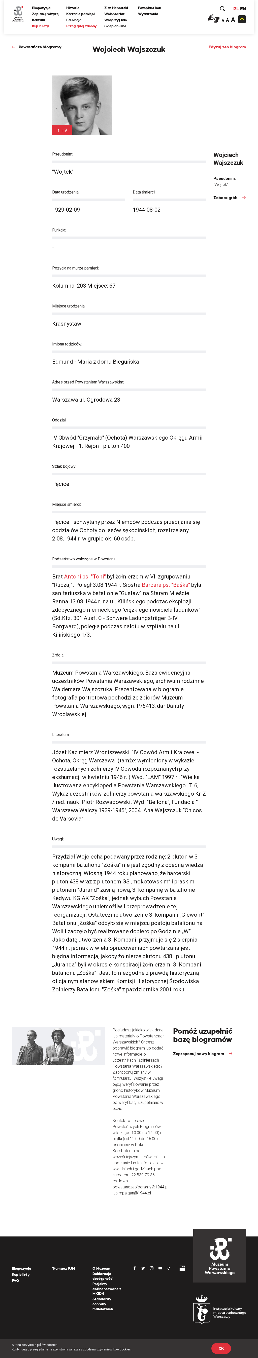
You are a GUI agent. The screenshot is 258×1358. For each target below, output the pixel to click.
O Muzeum (101, 1268)
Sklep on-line (115, 26)
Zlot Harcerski (116, 8)
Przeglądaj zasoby (81, 26)
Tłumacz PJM (63, 1268)
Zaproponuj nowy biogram (199, 1053)
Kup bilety (40, 26)
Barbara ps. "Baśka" (166, 585)
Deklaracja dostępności (102, 1276)
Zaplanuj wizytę (45, 14)
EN (243, 9)
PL (236, 9)
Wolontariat (114, 14)
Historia (73, 8)
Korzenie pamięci (80, 14)
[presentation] (3, 614)
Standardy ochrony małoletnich (102, 1304)
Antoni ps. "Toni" (85, 576)
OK (221, 1348)
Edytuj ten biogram (227, 47)
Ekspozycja (41, 8)
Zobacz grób (225, 197)
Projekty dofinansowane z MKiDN (106, 1289)
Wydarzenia (148, 14)
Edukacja (74, 20)
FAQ (15, 1280)
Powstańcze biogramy (40, 47)
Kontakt (39, 20)
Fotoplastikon (149, 8)
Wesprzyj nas (115, 20)
